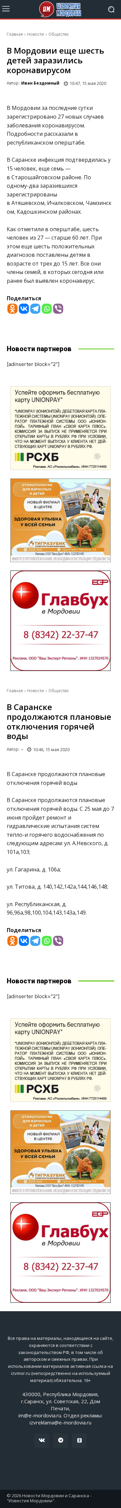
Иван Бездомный (40, 83)
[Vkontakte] (24, 309)
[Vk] (42, 1441)
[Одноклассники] (79, 1441)
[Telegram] (35, 309)
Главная (15, 34)
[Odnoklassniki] (12, 309)
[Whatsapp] (47, 309)
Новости (35, 34)
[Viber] (58, 309)
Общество (58, 34)
